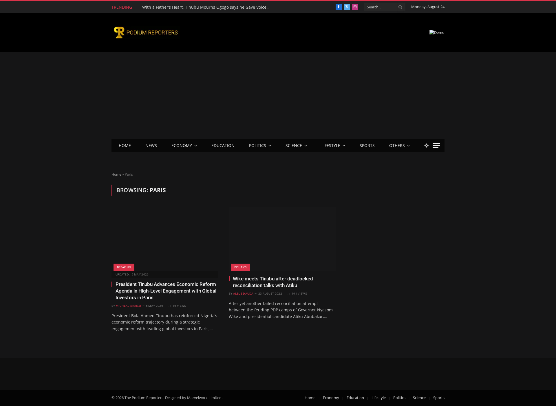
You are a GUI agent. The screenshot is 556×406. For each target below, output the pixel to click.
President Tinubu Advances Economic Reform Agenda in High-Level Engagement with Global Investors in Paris (166, 290)
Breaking (124, 267)
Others (397, 145)
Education (223, 145)
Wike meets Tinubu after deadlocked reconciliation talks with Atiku (273, 282)
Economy (181, 145)
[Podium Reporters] (145, 32)
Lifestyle (330, 145)
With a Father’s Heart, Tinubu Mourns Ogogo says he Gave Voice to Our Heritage (207, 7)
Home (125, 145)
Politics (257, 145)
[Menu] (436, 145)
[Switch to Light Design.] (426, 145)
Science (294, 145)
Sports (367, 145)
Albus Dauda (243, 293)
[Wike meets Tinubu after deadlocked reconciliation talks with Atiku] (282, 239)
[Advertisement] (278, 95)
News (151, 145)
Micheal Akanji (128, 305)
